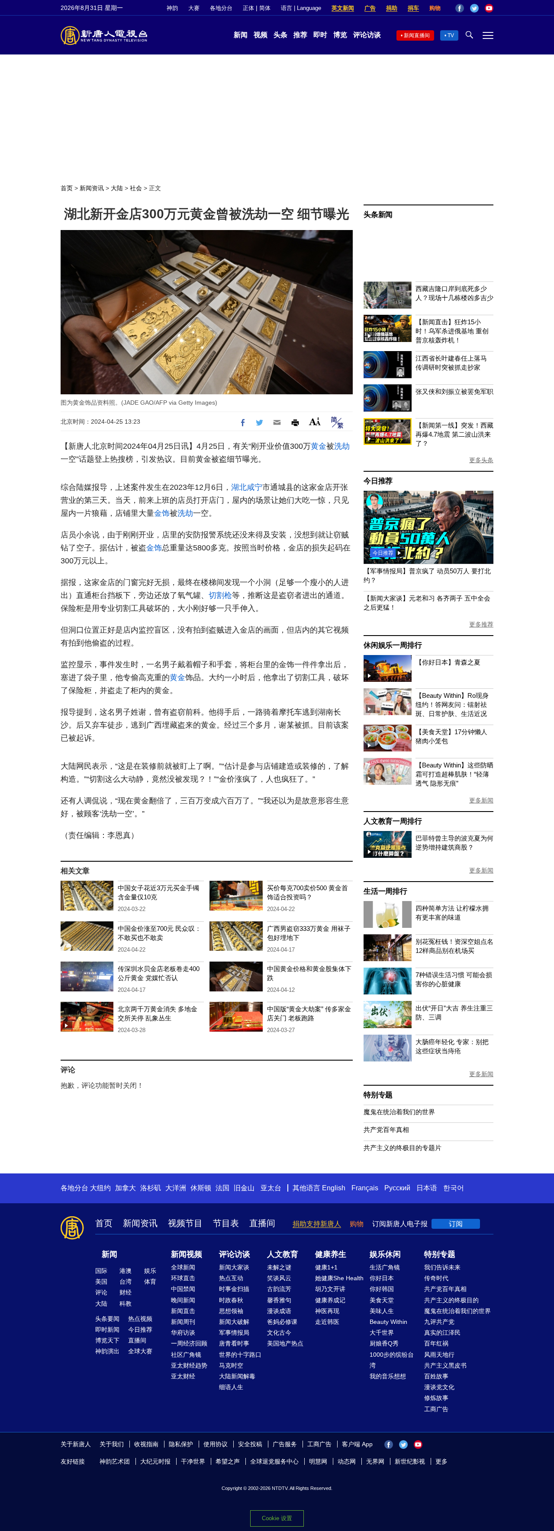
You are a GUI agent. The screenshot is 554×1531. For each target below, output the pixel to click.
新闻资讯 (92, 188)
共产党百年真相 (386, 1129)
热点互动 (231, 1278)
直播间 (262, 1223)
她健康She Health (339, 1278)
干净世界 (193, 1461)
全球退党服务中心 (274, 1461)
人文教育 (282, 1254)
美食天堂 (382, 1300)
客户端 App (357, 1444)
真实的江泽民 (442, 1332)
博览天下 (107, 1340)
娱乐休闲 (385, 1254)
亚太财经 (183, 1376)
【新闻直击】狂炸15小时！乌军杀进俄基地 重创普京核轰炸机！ (452, 331)
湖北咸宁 (246, 487)
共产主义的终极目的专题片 (402, 1147)
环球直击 (183, 1278)
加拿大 (125, 1188)
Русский (397, 1188)
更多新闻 (481, 800)
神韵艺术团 (115, 1461)
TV (451, 35)
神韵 (172, 8)
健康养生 (330, 1254)
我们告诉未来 (442, 1267)
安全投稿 (250, 1444)
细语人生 (231, 1387)
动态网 (347, 1461)
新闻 (241, 34)
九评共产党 (439, 1321)
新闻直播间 (417, 35)
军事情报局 (234, 1332)
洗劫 (342, 446)
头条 (280, 34)
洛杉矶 (150, 1188)
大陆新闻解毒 (237, 1376)
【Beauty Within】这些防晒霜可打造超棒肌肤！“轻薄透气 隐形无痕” (454, 774)
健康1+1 (326, 1267)
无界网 (375, 1461)
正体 (248, 8)
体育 (150, 1281)
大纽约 (100, 1188)
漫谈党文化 (439, 1387)
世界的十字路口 (240, 1354)
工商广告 (436, 1409)
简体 (265, 8)
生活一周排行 (385, 891)
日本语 (426, 1188)
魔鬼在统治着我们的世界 (399, 1111)
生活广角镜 (385, 1267)
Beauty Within (388, 1321)
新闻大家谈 (234, 1267)
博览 (340, 34)
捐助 (391, 8)
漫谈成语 (279, 1310)
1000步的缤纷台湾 (392, 1360)
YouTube (489, 8)
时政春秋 (231, 1300)
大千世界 (382, 1332)
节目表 (226, 1223)
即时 (320, 34)
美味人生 (382, 1310)
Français (364, 1188)
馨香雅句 (279, 1300)
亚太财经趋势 (189, 1365)
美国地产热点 (285, 1343)
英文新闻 (343, 8)
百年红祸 (436, 1343)
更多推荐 (481, 624)
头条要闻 (107, 1318)
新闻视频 (186, 1254)
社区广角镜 (186, 1354)
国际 (101, 1270)
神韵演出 (107, 1351)
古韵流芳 (279, 1288)
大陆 (117, 188)
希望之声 (228, 1461)
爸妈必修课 (282, 1321)
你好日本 (382, 1278)
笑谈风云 (279, 1278)
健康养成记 (330, 1300)
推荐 (300, 34)
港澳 (125, 1270)
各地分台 (221, 8)
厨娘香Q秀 (384, 1343)
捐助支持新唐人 (317, 1223)
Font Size (315, 421)
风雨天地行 (439, 1354)
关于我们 (112, 1444)
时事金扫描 (234, 1288)
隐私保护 (181, 1444)
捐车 (413, 8)
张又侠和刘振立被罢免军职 (454, 391)
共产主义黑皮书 (445, 1365)
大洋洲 (175, 1188)
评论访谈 (367, 34)
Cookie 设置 (277, 1518)
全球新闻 (183, 1267)
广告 (370, 8)
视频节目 (185, 1223)
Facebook (459, 8)
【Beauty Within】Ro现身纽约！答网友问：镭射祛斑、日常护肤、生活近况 (452, 704)
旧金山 (244, 1188)
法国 (222, 1188)
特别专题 (378, 1095)
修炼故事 (436, 1397)
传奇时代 (436, 1278)
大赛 (194, 8)
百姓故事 (436, 1376)
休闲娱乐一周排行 (393, 645)
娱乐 (150, 1270)
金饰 (162, 513)
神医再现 (327, 1310)
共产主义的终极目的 (451, 1300)
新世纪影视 (410, 1461)
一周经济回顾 (189, 1343)
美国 (101, 1281)
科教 (125, 1303)
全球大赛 (140, 1351)
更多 (441, 1461)
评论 (101, 1292)
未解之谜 (279, 1267)
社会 (136, 188)
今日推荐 (378, 481)
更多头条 (481, 460)
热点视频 (140, 1318)
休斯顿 (200, 1188)
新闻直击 (183, 1310)
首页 (67, 188)
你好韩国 (382, 1288)
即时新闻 (107, 1329)
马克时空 (231, 1365)
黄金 (318, 446)
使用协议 (215, 1444)
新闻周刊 (183, 1321)
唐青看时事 (234, 1343)
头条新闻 (378, 215)
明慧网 (318, 1461)
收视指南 (146, 1444)
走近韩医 (327, 1321)
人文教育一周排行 (393, 821)
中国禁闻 (183, 1288)
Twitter (474, 8)
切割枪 (220, 595)
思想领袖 (231, 1310)
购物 (435, 8)
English (333, 1188)
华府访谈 (183, 1332)
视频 (260, 34)
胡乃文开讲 (330, 1288)
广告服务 (285, 1444)
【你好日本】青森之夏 (448, 662)
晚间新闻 (183, 1300)
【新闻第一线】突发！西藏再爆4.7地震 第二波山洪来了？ (454, 434)
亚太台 (271, 1188)
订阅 (456, 1223)
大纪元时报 (155, 1461)
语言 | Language (301, 8)
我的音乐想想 (388, 1376)
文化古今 (279, 1332)
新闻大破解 (234, 1321)
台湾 (125, 1281)
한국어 (453, 1188)
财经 (125, 1292)
